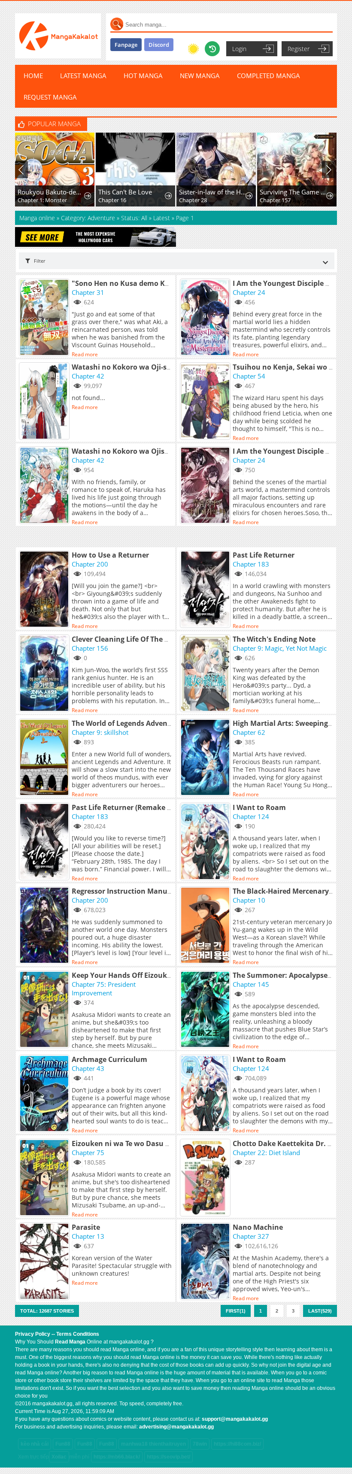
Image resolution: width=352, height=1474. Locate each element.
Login (239, 49)
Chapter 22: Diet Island (266, 1152)
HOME (33, 75)
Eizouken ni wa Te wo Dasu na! (124, 1143)
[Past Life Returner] (206, 589)
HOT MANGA (143, 75)
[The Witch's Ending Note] (206, 673)
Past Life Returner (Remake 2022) (128, 807)
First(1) (236, 1310)
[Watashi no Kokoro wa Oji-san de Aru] (45, 401)
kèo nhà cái (35, 1444)
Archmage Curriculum (109, 1059)
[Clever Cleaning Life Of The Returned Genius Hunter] (45, 673)
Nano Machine (258, 1227)
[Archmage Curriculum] (45, 1094)
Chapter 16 (112, 200)
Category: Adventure (88, 218)
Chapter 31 (88, 292)
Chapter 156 (90, 648)
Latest (161, 218)
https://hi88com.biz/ (237, 1444)
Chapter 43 (88, 1068)
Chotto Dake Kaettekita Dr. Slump (291, 1143)
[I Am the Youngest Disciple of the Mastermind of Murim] (206, 485)
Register (299, 49)
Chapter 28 (193, 200)
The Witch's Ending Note (274, 639)
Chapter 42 (88, 376)
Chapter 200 (90, 564)
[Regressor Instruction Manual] (45, 925)
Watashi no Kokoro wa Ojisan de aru (134, 451)
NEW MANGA (200, 75)
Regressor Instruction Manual (123, 891)
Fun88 (62, 1444)
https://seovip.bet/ (168, 1457)
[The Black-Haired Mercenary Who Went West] (206, 925)
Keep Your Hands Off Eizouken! (125, 975)
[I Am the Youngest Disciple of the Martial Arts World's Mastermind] (206, 318)
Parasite (86, 1227)
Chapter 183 (251, 564)
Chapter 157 (275, 200)
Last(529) (320, 1310)
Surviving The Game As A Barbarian (293, 192)
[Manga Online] (58, 35)
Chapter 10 (249, 900)
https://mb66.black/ (117, 1457)
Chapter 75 (88, 1152)
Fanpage (126, 45)
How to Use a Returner (110, 555)
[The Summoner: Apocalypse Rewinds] (206, 1010)
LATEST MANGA (83, 75)
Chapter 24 (249, 292)
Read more (85, 354)
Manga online (38, 218)
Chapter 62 (249, 732)
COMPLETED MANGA (268, 75)
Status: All (134, 218)
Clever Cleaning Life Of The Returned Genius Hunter (160, 639)
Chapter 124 (251, 816)
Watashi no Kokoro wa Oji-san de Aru (136, 367)
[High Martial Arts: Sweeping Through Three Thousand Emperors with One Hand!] (206, 758)
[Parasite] (45, 1261)
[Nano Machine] (206, 1261)
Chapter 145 (251, 984)
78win (200, 1444)
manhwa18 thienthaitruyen (153, 1444)
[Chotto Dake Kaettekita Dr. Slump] (206, 1178)
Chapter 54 (249, 376)
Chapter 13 (88, 1236)
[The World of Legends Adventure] (45, 758)
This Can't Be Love (125, 192)
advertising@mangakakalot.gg (176, 1427)
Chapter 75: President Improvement (104, 988)
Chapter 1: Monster (42, 200)
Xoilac (59, 1457)
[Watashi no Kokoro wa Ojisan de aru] (45, 485)
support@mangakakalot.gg (235, 1419)
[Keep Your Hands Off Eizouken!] (45, 1010)
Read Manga (70, 1342)
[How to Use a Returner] (45, 589)
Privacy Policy (32, 1334)
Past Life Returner (263, 555)
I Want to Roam (259, 807)
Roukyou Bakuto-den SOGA (51, 192)
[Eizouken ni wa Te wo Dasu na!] (45, 1178)
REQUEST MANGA (50, 97)
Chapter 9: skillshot (100, 732)
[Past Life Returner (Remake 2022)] (45, 842)
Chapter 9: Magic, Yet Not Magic (280, 648)
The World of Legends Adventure (127, 723)
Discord (159, 45)
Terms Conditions (77, 1334)
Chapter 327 (251, 1236)
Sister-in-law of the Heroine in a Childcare (212, 192)
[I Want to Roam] (206, 842)
